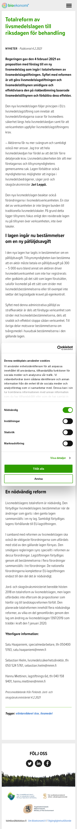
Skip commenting (39, 732)
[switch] (68, 421)
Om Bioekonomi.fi (37, 821)
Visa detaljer (58, 457)
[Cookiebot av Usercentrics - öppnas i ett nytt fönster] (57, 348)
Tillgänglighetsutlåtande (59, 821)
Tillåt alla (38, 468)
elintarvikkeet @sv (27, 713)
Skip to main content (14, 12)
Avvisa (38, 478)
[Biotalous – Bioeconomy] (15, 5)
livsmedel (46, 713)
